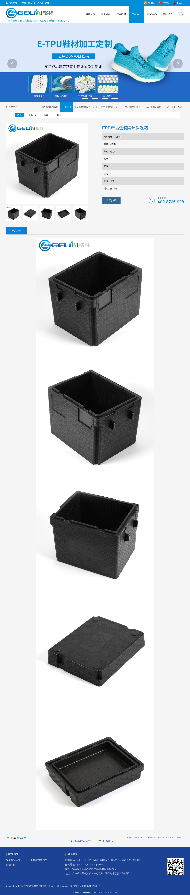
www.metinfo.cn (111, 892)
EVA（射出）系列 (174, 107)
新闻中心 (152, 14)
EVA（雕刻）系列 (132, 107)
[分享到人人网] (21, 838)
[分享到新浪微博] (15, 838)
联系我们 (167, 14)
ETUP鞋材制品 (40, 860)
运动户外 (32, 115)
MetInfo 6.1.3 (88, 892)
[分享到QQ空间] (11, 838)
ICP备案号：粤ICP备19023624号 (85, 886)
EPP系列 (66, 107)
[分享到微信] (25, 838)
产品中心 (136, 14)
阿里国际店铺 (14, 860)
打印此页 (170, 837)
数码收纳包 (110, 841)
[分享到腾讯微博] (18, 838)
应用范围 (121, 14)
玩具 (46, 115)
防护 (59, 115)
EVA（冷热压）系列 (110, 107)
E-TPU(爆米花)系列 (49, 107)
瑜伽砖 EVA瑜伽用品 (83, 841)
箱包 (19, 115)
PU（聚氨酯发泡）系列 (86, 107)
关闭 (180, 837)
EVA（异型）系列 (153, 107)
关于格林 (105, 14)
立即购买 (111, 200)
